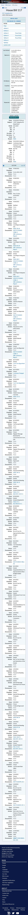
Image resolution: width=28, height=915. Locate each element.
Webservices (15, 909)
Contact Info (5, 893)
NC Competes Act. (7, 13)
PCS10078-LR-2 (18, 781)
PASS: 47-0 (16, 492)
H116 (5, 7)
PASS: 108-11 (17, 737)
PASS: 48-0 (16, 259)
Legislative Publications (8, 880)
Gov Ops (4, 874)
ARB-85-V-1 (17, 503)
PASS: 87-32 (16, 727)
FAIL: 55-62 (16, 747)
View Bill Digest (14, 18)
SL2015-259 (7, 45)
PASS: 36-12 (16, 482)
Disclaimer (5, 908)
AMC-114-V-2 (18, 494)
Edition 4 (6, 35)
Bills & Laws (8, 5)
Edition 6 (6, 40)
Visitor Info (5, 895)
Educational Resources (8, 904)
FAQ (3, 899)
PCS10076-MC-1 (19, 805)
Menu (25, 1)
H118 (22, 7)
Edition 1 (6, 28)
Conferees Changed (18, 373)
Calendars (5, 869)
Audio (3, 867)
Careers (4, 897)
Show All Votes (13, 117)
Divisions (4, 878)
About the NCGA (7, 891)
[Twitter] (13, 913)
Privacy (12, 908)
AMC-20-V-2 (17, 748)
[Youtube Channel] (18, 913)
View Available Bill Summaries (14, 21)
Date (22, 165)
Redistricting (5, 884)
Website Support (20, 908)
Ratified (6, 42)
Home (2, 5)
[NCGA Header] (11, 2)
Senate (4, 865)
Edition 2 (6, 30)
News (3, 902)
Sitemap (23, 909)
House (4, 863)
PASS (14, 139)
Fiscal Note (18, 33)
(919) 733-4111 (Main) (8, 855)
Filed (5, 26)
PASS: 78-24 (16, 228)
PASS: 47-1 (16, 502)
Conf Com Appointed (19, 363)
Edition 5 (6, 38)
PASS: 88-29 (16, 717)
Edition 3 (6, 33)
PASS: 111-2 (16, 396)
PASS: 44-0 (16, 276)
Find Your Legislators (7, 882)
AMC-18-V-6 (17, 739)
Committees (5, 871)
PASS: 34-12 (16, 472)
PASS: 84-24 (16, 245)
